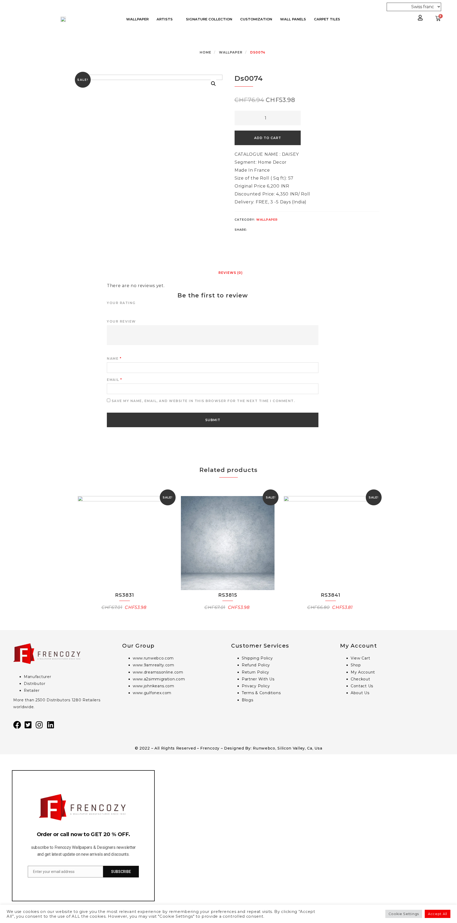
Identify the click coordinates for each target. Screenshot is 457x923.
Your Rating (121, 303)
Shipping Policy (257, 658)
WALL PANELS (293, 19)
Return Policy (255, 672)
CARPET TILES (327, 19)
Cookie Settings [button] (404, 914)
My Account (363, 672)
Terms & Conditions (261, 692)
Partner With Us (258, 679)
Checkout (360, 679)
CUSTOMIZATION (256, 19)
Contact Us (362, 686)
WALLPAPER (137, 19)
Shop (356, 665)
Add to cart (267, 138)
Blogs (247, 700)
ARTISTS (165, 19)
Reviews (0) (230, 273)
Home (205, 52)
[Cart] (438, 18)
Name (114, 358)
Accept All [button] (437, 914)
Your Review (121, 321)
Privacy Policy (256, 686)
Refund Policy (256, 665)
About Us (360, 692)
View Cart (360, 658)
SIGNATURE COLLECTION (209, 19)
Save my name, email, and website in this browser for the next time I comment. (203, 401)
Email (114, 380)
